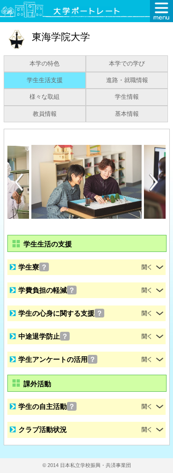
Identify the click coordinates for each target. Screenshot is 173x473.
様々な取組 (45, 97)
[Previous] (18, 182)
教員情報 (45, 114)
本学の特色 (45, 63)
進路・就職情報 (127, 80)
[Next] (154, 182)
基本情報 (127, 114)
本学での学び (127, 63)
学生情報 (127, 97)
